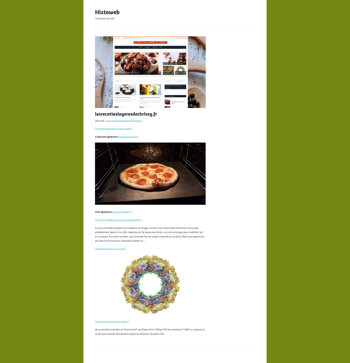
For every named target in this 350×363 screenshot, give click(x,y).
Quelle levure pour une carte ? (110, 249)
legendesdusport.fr (129, 137)
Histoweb (107, 12)
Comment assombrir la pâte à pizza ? (114, 129)
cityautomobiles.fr (122, 212)
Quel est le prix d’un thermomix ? (112, 321)
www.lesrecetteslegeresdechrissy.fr (124, 121)
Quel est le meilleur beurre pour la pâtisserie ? (118, 220)
